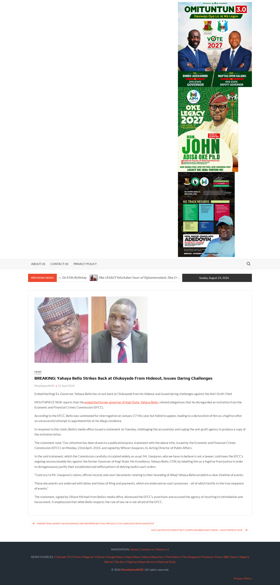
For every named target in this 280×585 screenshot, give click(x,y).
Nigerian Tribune (94, 557)
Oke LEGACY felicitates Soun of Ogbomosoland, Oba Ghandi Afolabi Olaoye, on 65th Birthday (151, 277)
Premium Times (212, 557)
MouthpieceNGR (44, 385)
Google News (115, 557)
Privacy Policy (85, 264)
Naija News (132, 557)
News (37, 371)
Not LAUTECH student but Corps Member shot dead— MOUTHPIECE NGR (197, 530)
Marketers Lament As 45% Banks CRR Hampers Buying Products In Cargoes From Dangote (95, 523)
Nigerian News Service (141, 562)
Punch (77, 557)
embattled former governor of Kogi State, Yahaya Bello (121, 402)
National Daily (166, 562)
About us (38, 264)
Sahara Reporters (153, 557)
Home (134, 549)
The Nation (173, 557)
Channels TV (63, 557)
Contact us (59, 264)
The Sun (120, 562)
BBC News (231, 557)
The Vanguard (191, 557)
